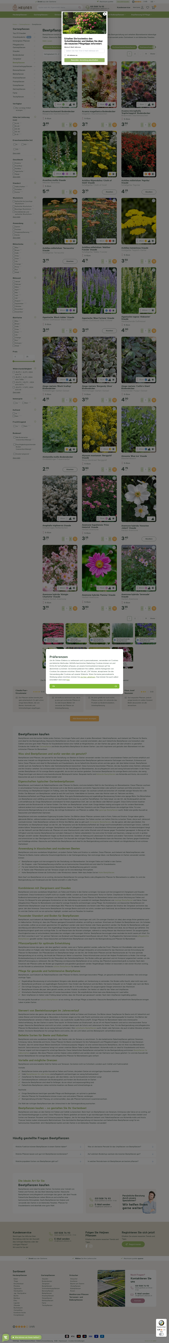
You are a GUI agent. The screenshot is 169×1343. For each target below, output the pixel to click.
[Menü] (165, 1320)
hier (68, 680)
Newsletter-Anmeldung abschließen (84, 60)
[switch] (161, 1334)
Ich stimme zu (72, 55)
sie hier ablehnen (87, 677)
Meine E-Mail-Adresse (72, 47)
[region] (84, 671)
